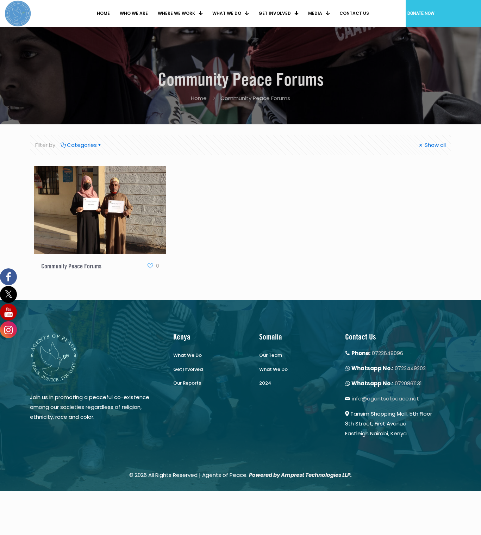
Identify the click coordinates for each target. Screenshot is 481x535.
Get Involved (188, 369)
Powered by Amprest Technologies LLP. (300, 475)
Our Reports (187, 383)
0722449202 (410, 368)
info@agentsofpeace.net (385, 398)
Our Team (270, 355)
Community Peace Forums (71, 266)
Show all (434, 145)
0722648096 (387, 353)
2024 (265, 383)
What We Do (187, 355)
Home (199, 98)
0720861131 (408, 383)
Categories (82, 145)
